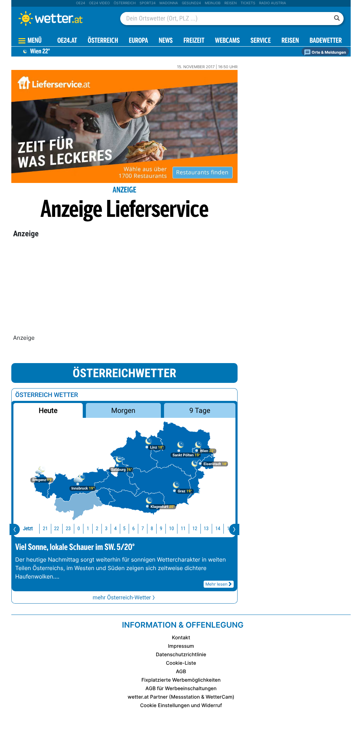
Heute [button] (48, 410)
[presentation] (15, 529)
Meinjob (213, 3)
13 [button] (206, 529)
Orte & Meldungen (328, 52)
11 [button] (183, 529)
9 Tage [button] (199, 410)
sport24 (148, 3)
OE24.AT (67, 41)
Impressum (181, 646)
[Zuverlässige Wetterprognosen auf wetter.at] (62, 18)
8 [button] (152, 529)
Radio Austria (272, 3)
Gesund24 (191, 3)
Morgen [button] (123, 410)
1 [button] (88, 529)
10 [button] (171, 529)
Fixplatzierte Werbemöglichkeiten (181, 680)
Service (261, 41)
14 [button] (217, 529)
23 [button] (68, 529)
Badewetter (326, 41)
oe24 (80, 3)
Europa (138, 41)
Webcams (227, 41)
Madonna (168, 3)
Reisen (230, 3)
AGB (181, 672)
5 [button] (124, 529)
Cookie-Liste (181, 663)
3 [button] (106, 529)
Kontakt (181, 638)
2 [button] (97, 529)
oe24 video (99, 3)
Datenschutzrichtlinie (181, 655)
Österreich (124, 3)
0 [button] (78, 529)
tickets (247, 3)
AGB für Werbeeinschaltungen (180, 689)
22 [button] (56, 529)
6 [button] (133, 529)
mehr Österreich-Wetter (122, 597)
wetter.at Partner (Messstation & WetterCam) (181, 697)
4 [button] (115, 529)
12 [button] (194, 529)
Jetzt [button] (28, 529)
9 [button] (161, 529)
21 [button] (45, 529)
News (166, 41)
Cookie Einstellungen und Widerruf (181, 706)
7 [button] (142, 529)
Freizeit (193, 41)
